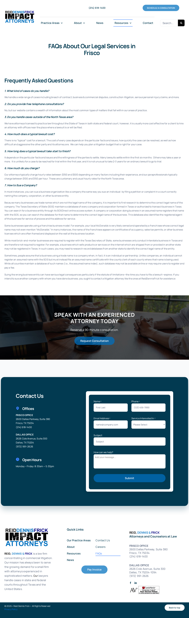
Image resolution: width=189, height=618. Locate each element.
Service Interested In (143, 418)
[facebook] (130, 583)
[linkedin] (136, 583)
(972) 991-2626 (24, 446)
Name (97, 401)
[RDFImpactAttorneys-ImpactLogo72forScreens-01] (19, 10)
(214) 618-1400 (24, 427)
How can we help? (103, 452)
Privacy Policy (10, 609)
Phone (135, 401)
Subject (98, 435)
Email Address (102, 418)
